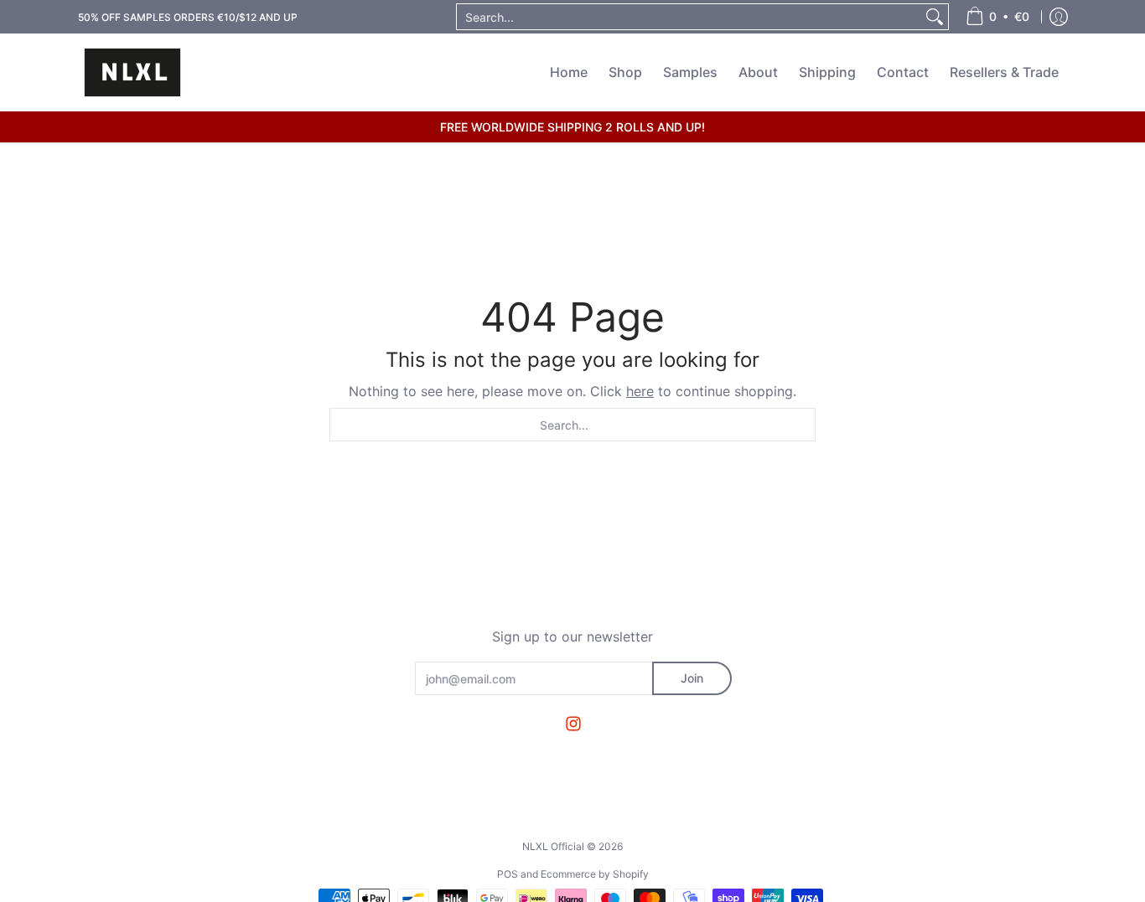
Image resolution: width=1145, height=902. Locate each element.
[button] (573, 724)
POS (507, 874)
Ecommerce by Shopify (595, 874)
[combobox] (689, 16)
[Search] (934, 16)
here (640, 391)
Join (692, 678)
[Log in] (1058, 17)
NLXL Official (553, 846)
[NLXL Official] (132, 72)
